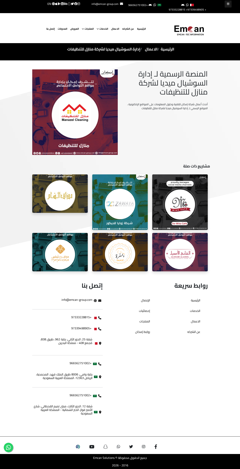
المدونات (62, 28)
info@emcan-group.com (105, 4)
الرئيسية (141, 28)
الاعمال (115, 28)
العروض (74, 28)
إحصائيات (144, 311)
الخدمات (103, 28)
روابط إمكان (142, 332)
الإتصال (145, 300)
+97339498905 (195, 9)
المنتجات (89, 28)
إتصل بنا (50, 28)
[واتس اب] (8, 447)
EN (49, 4)
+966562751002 (138, 5)
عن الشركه (128, 28)
